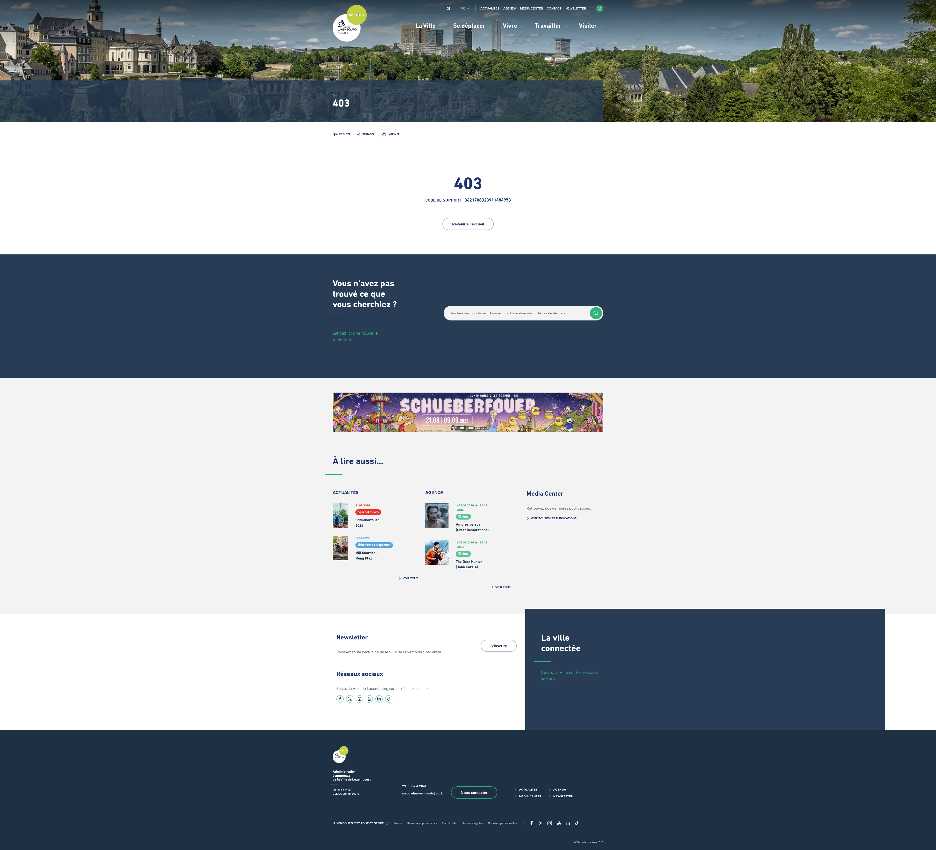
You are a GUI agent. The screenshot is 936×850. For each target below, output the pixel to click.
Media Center (531, 8)
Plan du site (449, 823)
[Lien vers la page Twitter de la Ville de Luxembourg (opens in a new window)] (349, 699)
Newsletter (576, 8)
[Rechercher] (596, 313)
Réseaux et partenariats (422, 823)
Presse (397, 823)
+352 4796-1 (417, 786)
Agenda (509, 8)
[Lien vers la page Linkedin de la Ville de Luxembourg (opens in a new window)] (379, 699)
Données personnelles (502, 823)
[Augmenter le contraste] (448, 8)
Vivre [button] (511, 26)
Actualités (489, 8)
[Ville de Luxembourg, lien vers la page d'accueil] (350, 40)
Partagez (368, 134)
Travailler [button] (549, 26)
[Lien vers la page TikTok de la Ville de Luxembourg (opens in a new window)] (388, 699)
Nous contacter (474, 792)
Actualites (528, 789)
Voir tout (410, 578)
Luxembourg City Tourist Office (358, 823)
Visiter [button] (588, 26)
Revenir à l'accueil (468, 224)
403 (336, 95)
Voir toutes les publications (553, 518)
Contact (554, 8)
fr (462, 8)
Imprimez (394, 134)
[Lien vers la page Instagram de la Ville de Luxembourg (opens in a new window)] (359, 699)
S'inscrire (498, 646)
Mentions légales (472, 823)
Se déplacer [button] (470, 26)
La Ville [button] (426, 26)
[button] (599, 8)
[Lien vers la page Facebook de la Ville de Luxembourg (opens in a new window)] (340, 699)
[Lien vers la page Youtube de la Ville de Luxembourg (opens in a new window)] (369, 699)
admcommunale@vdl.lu (427, 793)
